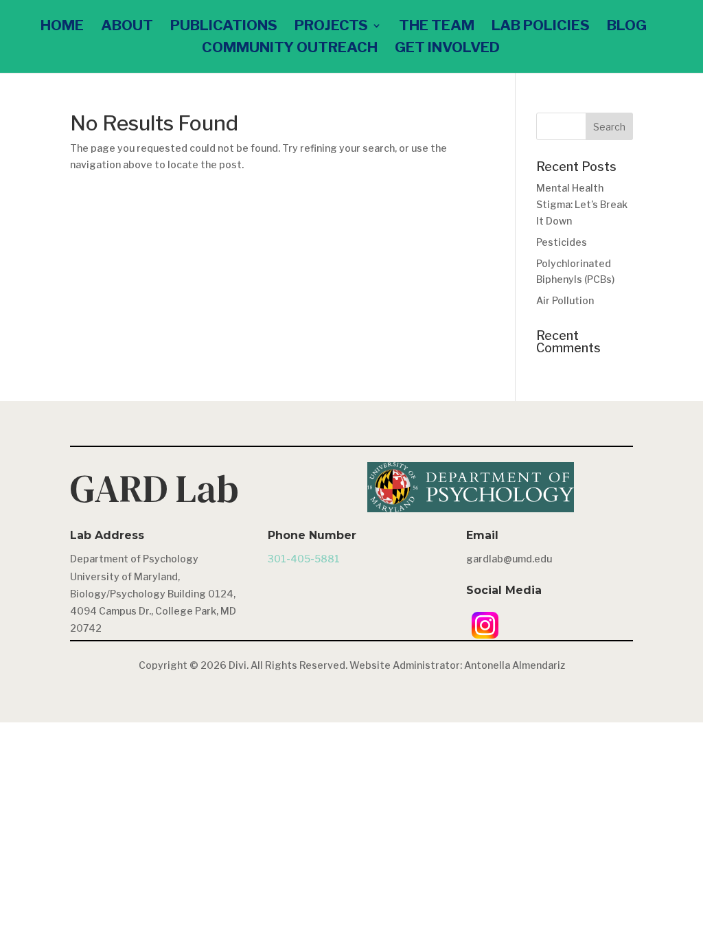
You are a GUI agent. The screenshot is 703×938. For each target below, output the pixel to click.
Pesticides (561, 242)
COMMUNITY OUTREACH (290, 49)
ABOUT (127, 27)
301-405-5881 (304, 558)
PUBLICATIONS (223, 27)
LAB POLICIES (541, 27)
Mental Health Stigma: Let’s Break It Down (581, 204)
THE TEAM (436, 27)
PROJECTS (331, 27)
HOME (62, 27)
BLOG (627, 27)
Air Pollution (565, 300)
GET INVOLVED (447, 49)
